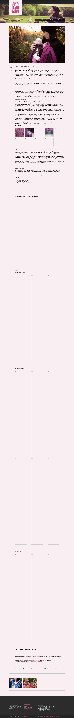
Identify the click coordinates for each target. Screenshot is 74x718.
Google (56, 701)
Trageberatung (31, 2)
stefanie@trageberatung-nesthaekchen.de (28, 703)
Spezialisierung (39, 2)
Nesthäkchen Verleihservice (36, 661)
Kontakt (63, 2)
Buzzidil (16, 69)
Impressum (21, 716)
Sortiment (47, 2)
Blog (25, 2)
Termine (52, 2)
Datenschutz (26, 716)
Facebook (54, 701)
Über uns (57, 2)
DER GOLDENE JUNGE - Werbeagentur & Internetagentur (51, 716)
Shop (54, 154)
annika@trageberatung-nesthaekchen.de (28, 709)
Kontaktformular (30, 657)
